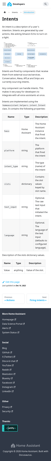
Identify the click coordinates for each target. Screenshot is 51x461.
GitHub (6, 352)
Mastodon (7, 374)
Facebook (7, 382)
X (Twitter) (7, 356)
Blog (4, 348)
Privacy (6, 407)
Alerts (5, 328)
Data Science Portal (12, 323)
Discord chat (8, 361)
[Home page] (4, 12)
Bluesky (6, 378)
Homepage (8, 319)
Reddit (5, 369)
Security (6, 411)
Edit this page (13, 281)
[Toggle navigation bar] (4, 4)
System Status (9, 332)
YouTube (6, 365)
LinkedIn (6, 391)
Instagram (7, 387)
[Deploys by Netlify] (10, 430)
